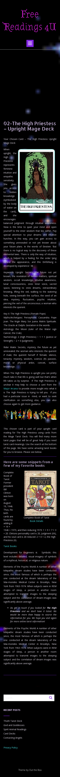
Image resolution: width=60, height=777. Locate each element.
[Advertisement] (30, 81)
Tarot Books (10, 546)
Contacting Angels (13, 737)
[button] (30, 43)
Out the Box (35, 770)
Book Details (36, 521)
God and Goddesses (14, 725)
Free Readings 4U (30, 20)
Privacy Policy (11, 747)
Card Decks (9, 733)
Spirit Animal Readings (15, 729)
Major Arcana (11, 388)
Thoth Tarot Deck (13, 720)
